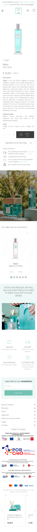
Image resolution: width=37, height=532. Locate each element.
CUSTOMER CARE (27, 362)
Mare (18, 195)
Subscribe (18, 393)
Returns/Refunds (9, 362)
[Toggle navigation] (2, 11)
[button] (32, 255)
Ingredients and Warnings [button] (16, 143)
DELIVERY (27, 347)
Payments (9, 347)
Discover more (31, 153)
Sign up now (23, 162)
